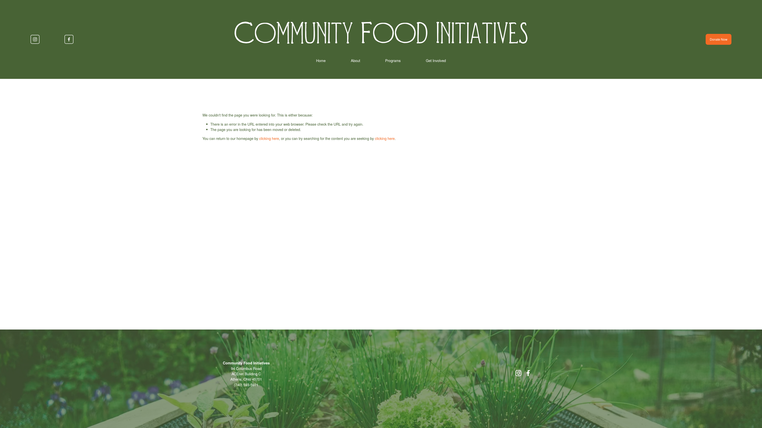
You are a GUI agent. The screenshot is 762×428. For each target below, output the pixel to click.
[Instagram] (35, 39)
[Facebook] (68, 39)
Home (321, 60)
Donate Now (718, 39)
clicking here (269, 138)
